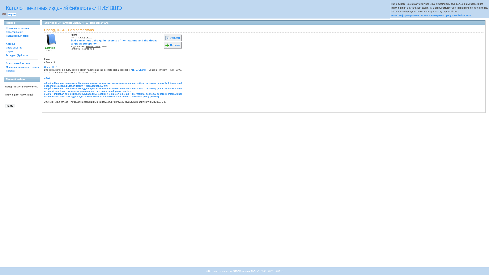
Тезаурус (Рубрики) (17, 55)
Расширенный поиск (17, 36)
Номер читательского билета (21, 86)
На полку (175, 45)
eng (10, 14)
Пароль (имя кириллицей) (19, 94)
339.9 (47, 78)
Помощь (10, 71)
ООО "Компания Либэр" (246, 271)
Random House (93, 46)
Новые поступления (17, 28)
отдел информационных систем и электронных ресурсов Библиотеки (431, 15)
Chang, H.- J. (85, 37)
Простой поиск (14, 32)
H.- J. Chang (139, 70)
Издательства (14, 47)
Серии (9, 51)
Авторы (10, 44)
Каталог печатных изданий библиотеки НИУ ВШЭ (64, 8)
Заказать (175, 37)
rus (14, 14)
